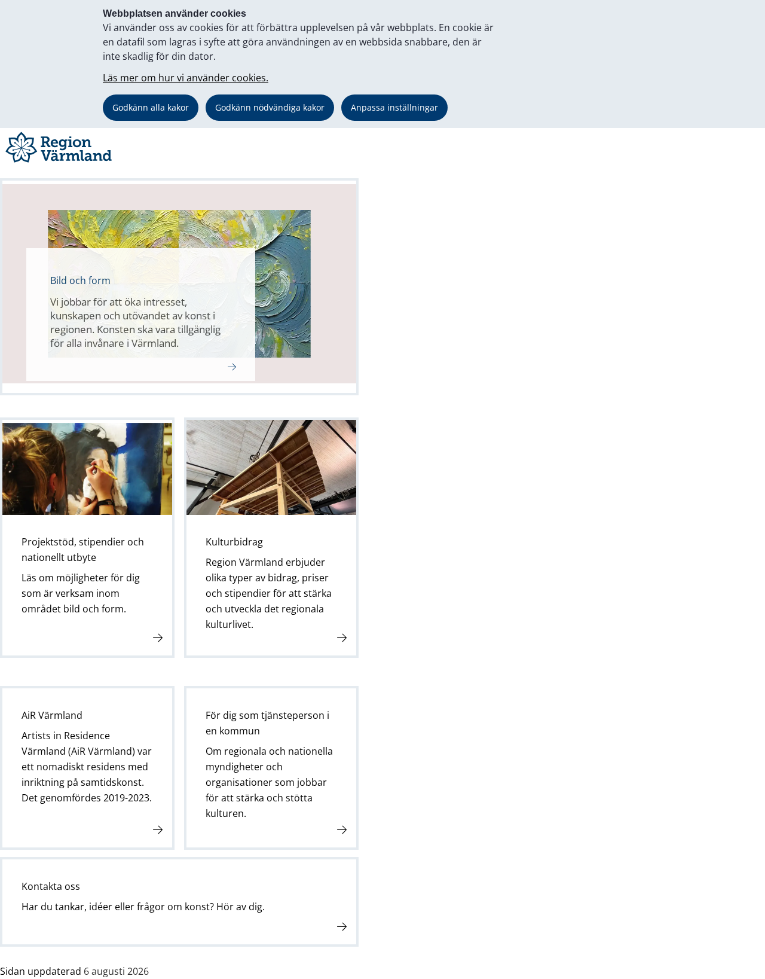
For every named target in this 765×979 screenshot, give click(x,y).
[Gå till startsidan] (60, 163)
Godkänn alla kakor (150, 107)
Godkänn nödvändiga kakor (270, 107)
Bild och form (80, 280)
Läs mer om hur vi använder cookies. (185, 77)
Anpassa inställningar (394, 107)
